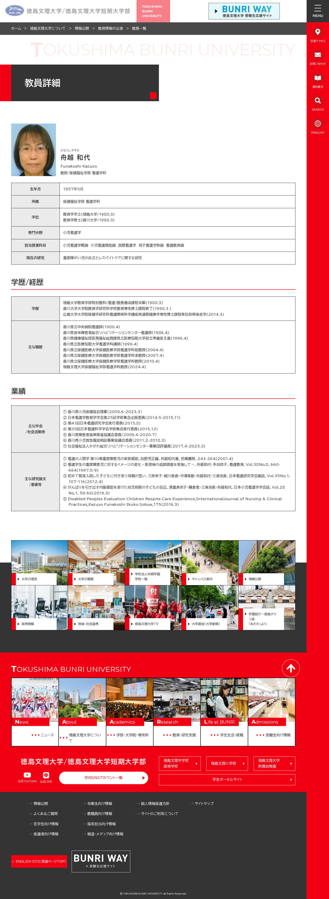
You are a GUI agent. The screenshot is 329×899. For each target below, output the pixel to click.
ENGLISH (317, 132)
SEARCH (318, 109)
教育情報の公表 (110, 28)
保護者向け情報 (46, 834)
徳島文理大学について (48, 28)
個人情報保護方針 (155, 803)
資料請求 (317, 86)
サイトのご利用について (160, 813)
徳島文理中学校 (176, 763)
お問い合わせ (318, 63)
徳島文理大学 (269, 763)
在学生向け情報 (46, 824)
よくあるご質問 (46, 813)
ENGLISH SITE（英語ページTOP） (41, 861)
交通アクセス (317, 41)
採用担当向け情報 (101, 824)
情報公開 (82, 28)
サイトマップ (204, 803)
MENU (318, 15)
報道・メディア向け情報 (105, 834)
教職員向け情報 (99, 813)
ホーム (16, 28)
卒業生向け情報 (99, 803)
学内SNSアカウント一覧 (103, 777)
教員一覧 (139, 28)
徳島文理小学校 (223, 763)
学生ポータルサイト (227, 779)
